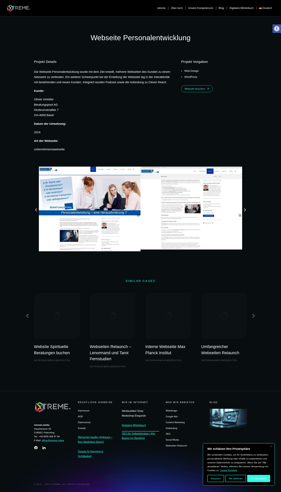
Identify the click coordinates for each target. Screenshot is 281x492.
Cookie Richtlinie (228, 470)
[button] (277, 28)
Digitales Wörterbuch (134, 425)
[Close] (271, 446)
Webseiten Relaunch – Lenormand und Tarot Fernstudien (110, 352)
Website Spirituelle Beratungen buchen (52, 349)
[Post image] (57, 316)
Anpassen (216, 478)
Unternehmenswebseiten (52, 360)
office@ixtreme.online (53, 440)
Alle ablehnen (236, 478)
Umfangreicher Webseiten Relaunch (220, 349)
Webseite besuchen (195, 88)
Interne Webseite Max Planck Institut (165, 349)
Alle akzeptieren (258, 478)
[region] (238, 464)
